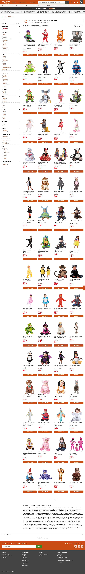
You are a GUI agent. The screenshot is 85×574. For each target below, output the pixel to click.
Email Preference (25, 566)
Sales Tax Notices (25, 562)
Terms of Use (59, 555)
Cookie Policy (59, 562)
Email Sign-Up (4, 557)
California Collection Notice (62, 557)
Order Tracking (24, 557)
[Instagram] (79, 546)
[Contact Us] (74, 2)
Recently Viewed (6, 535)
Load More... (4, 51)
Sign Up (38, 546)
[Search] (67, 2)
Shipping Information (25, 560)
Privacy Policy (59, 554)
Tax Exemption (24, 563)
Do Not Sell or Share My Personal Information (65, 560)
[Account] (78, 2)
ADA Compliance (25, 565)
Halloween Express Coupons (7, 555)
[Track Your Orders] (71, 2)
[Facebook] (75, 546)
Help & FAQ (24, 555)
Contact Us (24, 554)
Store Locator (41, 555)
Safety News (59, 558)
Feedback (84, 288)
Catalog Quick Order (5, 554)
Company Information (43, 554)
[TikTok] (82, 546)
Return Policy (24, 558)
